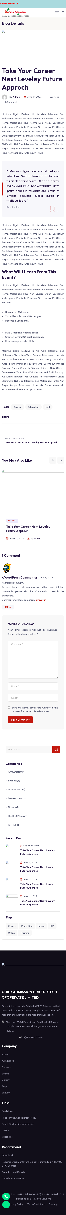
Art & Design (14, 771)
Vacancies (7, 1136)
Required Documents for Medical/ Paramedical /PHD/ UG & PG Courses (32, 1163)
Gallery (6, 1079)
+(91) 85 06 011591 (33, 1037)
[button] (52, 460)
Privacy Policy (15, 1204)
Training (24, 932)
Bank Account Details (13, 1172)
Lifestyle (12, 825)
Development (15, 798)
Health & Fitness (16, 816)
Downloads (8, 1155)
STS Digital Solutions (40, 1198)
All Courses (8, 1060)
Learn (41, 926)
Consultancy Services (13, 1178)
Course (17, 407)
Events (5, 1073)
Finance (12, 807)
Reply (8, 607)
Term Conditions (36, 1204)
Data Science (15, 789)
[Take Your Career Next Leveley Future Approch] (12, 849)
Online (11, 932)
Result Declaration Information (18, 1123)
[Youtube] (23, 416)
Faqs (4, 1086)
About (5, 1054)
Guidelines (7, 1111)
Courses (6, 1067)
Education (33, 407)
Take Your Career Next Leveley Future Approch (31, 442)
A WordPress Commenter (19, 577)
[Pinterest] (32, 416)
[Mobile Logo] (15, 12)
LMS (47, 407)
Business (54, 96)
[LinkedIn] (27, 416)
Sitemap (53, 1204)
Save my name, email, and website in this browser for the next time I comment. (35, 709)
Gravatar (41, 599)
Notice (5, 1130)
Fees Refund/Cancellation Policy (19, 1117)
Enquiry (6, 1092)
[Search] (63, 12)
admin (37, 538)
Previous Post (16, 438)
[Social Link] (27, 1209)
